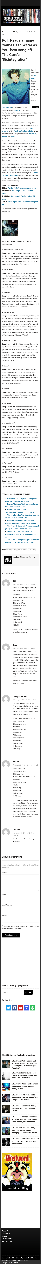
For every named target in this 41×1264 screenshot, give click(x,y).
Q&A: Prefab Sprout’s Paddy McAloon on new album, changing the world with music (24, 1130)
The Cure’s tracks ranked (22, 188)
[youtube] (20, 1007)
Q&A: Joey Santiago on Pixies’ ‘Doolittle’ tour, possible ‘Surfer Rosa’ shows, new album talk (25, 1119)
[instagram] (26, 1007)
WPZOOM (14, 1263)
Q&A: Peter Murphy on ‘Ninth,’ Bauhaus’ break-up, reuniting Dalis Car (24, 1108)
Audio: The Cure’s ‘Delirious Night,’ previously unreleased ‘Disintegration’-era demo (20, 534)
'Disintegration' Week (9, 32)
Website (5, 915)
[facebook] (14, 1007)
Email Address (7, 905)
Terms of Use (7, 1241)
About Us (5, 1231)
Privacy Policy (7, 1239)
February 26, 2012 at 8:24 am (23, 765)
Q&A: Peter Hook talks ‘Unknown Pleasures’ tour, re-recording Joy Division (25, 1141)
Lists (20, 32)
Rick (6, 136)
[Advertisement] (20, 962)
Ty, (3, 136)
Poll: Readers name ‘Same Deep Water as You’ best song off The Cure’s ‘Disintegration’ (19, 50)
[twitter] (8, 1007)
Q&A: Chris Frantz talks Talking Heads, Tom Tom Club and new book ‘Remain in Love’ (25, 1075)
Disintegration (11, 549)
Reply (33, 584)
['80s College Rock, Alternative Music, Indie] (21, 16)
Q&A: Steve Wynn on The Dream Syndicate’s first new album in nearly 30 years (25, 1086)
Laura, (34, 134)
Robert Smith (18, 110)
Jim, (30, 134)
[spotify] (32, 1007)
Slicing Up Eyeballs (27, 557)
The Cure (32, 549)
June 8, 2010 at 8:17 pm (21, 648)
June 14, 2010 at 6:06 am (21, 700)
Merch (4, 1236)
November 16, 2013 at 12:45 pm (24, 833)
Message (5, 872)
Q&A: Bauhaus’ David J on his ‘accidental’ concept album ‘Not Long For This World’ (25, 1097)
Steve (13, 136)
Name (4, 894)
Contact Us (6, 1233)
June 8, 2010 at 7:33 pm (21, 584)
